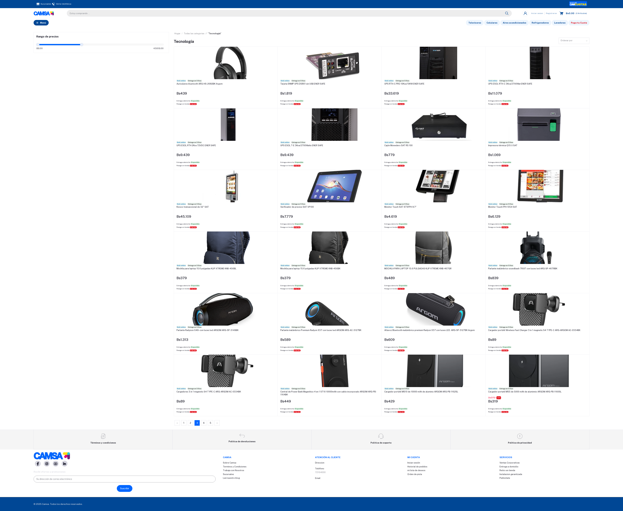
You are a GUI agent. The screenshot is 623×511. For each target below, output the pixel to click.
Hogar (177, 33)
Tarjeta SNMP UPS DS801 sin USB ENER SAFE (302, 84)
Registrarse (551, 13)
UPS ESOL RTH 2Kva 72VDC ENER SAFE (196, 145)
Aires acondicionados (514, 22)
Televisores (474, 22)
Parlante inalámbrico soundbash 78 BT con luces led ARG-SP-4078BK (522, 268)
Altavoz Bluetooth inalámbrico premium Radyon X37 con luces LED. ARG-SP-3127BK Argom (429, 330)
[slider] (37, 44)
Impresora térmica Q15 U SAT (502, 145)
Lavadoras (560, 22)
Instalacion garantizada (511, 474)
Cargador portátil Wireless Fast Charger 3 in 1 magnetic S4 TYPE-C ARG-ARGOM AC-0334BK (534, 330)
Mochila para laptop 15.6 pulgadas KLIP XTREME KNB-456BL (206, 268)
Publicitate (505, 478)
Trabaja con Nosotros (233, 470)
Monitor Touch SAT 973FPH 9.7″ (400, 207)
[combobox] (574, 41)
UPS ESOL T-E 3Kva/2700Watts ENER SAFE (301, 145)
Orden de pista (414, 474)
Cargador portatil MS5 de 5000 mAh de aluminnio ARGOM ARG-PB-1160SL (525, 391)
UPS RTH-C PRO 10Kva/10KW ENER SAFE (404, 84)
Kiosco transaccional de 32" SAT (193, 207)
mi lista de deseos (416, 470)
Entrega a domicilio (509, 466)
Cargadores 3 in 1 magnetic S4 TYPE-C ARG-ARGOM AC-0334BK (209, 391)
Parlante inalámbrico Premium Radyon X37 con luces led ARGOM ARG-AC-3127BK (320, 330)
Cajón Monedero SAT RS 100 (398, 145)
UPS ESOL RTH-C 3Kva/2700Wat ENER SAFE (510, 84)
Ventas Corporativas (510, 463)
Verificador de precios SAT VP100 (297, 207)
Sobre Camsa (229, 463)
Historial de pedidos (417, 466)
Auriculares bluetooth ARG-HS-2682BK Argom (200, 84)
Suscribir (124, 488)
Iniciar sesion (537, 13)
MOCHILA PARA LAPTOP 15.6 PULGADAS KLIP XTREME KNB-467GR (418, 268)
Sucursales (228, 474)
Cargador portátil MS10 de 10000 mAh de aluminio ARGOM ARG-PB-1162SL (421, 391)
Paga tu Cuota (579, 22)
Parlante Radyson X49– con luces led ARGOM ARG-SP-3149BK (207, 330)
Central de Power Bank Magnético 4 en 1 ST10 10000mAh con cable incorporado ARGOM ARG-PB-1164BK (328, 393)
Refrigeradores (540, 22)
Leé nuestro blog (231, 478)
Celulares (492, 22)
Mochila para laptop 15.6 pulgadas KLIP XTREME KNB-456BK (310, 268)
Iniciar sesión (413, 463)
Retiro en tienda (507, 470)
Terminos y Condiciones (234, 466)
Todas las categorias (194, 33)
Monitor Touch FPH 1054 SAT (502, 207)
